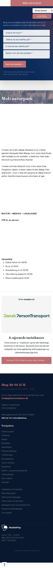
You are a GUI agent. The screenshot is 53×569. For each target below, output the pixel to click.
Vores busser (41, 10)
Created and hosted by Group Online (26, 550)
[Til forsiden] (15, 12)
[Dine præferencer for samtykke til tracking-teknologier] (4, 564)
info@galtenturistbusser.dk (15, 398)
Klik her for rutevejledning (14, 418)
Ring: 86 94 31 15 (13, 385)
